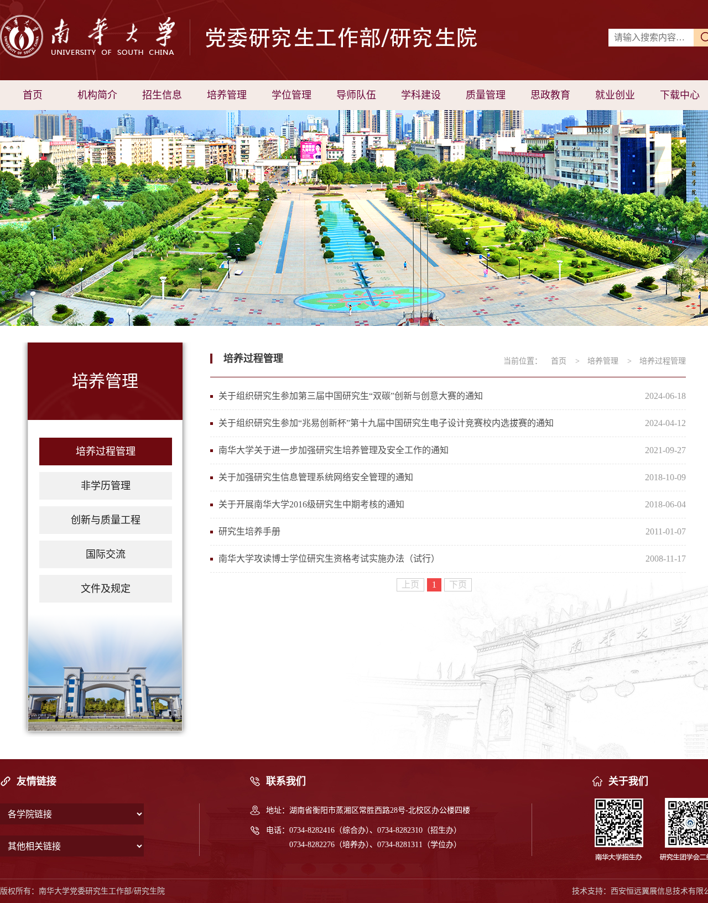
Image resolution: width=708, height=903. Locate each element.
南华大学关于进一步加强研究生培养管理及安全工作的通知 (333, 450)
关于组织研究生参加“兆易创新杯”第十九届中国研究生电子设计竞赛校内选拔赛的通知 (386, 423)
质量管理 (486, 95)
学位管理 (291, 95)
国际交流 (106, 554)
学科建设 (421, 95)
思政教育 (550, 95)
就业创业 (615, 95)
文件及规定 (106, 588)
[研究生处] (186, 40)
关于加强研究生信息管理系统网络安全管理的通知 (315, 477)
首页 (33, 95)
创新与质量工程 (105, 520)
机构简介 (97, 95)
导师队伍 (356, 95)
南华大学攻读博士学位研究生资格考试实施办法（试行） (329, 558)
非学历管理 (106, 485)
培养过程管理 (106, 451)
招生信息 (162, 95)
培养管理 (227, 95)
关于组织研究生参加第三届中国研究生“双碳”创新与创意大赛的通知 (350, 396)
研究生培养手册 (249, 531)
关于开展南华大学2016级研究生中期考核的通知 (311, 504)
